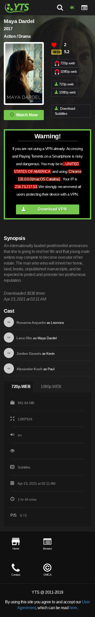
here (73, 608)
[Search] (60, 8)
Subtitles (24, 467)
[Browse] (84, 8)
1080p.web (68, 71)
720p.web (67, 63)
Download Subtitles (65, 111)
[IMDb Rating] (57, 52)
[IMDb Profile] (9, 322)
